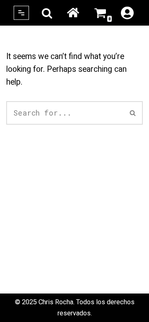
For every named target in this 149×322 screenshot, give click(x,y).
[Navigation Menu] (21, 13)
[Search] (47, 13)
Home (73, 12)
